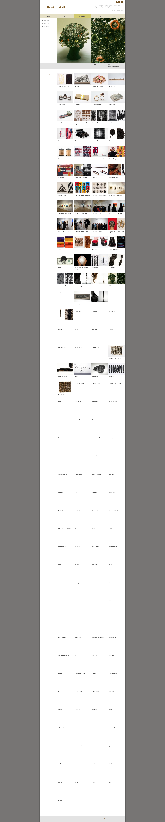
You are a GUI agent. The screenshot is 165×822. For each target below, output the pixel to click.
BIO (65, 16)
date (45, 29)
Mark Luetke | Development (71, 819)
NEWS (48, 16)
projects (46, 23)
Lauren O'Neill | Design (49, 819)
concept (46, 20)
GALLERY (82, 16)
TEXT (100, 16)
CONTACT (117, 16)
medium (46, 26)
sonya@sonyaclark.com (94, 819)
